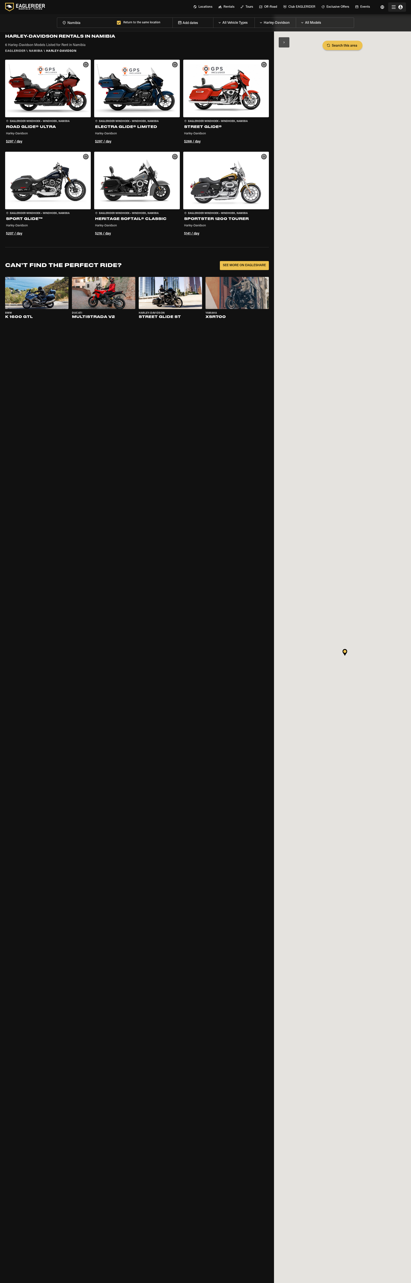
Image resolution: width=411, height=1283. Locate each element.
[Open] (254, 21)
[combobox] (86, 22)
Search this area (344, 46)
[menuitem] (202, 7)
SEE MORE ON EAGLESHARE (244, 265)
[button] (48, 102)
